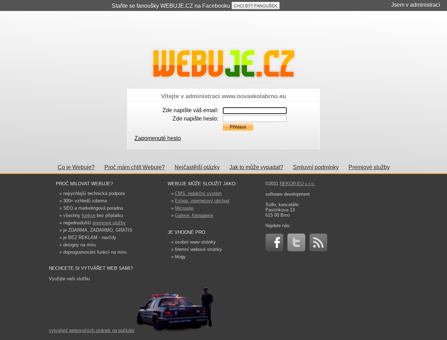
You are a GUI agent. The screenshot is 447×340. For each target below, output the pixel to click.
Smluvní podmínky (316, 167)
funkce (88, 215)
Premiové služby (369, 167)
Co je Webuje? (76, 167)
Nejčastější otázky (197, 167)
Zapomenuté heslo (157, 138)
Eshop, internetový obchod (202, 200)
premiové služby (109, 222)
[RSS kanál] (318, 249)
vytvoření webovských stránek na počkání (91, 330)
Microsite (184, 208)
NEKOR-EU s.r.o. (297, 183)
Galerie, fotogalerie (194, 215)
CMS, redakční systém (198, 193)
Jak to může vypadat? (256, 167)
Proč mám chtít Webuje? (134, 167)
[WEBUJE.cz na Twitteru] (296, 249)
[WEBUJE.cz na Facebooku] (274, 249)
